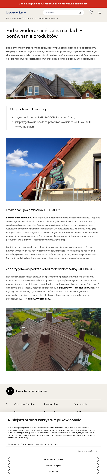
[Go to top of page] (7, 405)
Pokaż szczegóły (86, 451)
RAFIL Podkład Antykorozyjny (34, 298)
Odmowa (53, 471)
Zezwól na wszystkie (53, 459)
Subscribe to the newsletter (31, 391)
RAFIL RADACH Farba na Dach (73, 287)
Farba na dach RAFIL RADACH (21, 217)
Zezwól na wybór (53, 465)
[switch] (22, 444)
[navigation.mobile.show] (99, 12)
